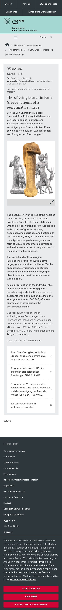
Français (26, 4)
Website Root (7, 44)
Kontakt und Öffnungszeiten (42, 11)
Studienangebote (48, 4)
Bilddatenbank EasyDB (14, 491)
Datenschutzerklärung (23, 579)
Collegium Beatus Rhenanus (16, 509)
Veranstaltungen (34, 45)
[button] (15, 37)
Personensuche (11, 468)
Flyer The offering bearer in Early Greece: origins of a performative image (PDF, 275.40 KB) (28, 356)
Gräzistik (7, 532)
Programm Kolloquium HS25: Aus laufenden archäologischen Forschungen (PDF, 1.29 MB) (27, 372)
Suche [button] (43, 37)
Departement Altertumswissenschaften (24, 29)
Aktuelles (18, 45)
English (8, 4)
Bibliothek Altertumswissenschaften (20, 480)
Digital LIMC (9, 485)
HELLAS (7, 503)
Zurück (7, 420)
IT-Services (9, 456)
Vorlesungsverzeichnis (14, 451)
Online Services (11, 462)
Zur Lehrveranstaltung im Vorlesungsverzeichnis (23, 405)
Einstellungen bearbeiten (31, 604)
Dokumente (11, 11)
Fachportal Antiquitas (13, 514)
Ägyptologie (9, 520)
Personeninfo (9, 474)
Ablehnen (31, 596)
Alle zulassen (31, 588)
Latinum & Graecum (13, 497)
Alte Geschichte (11, 526)
